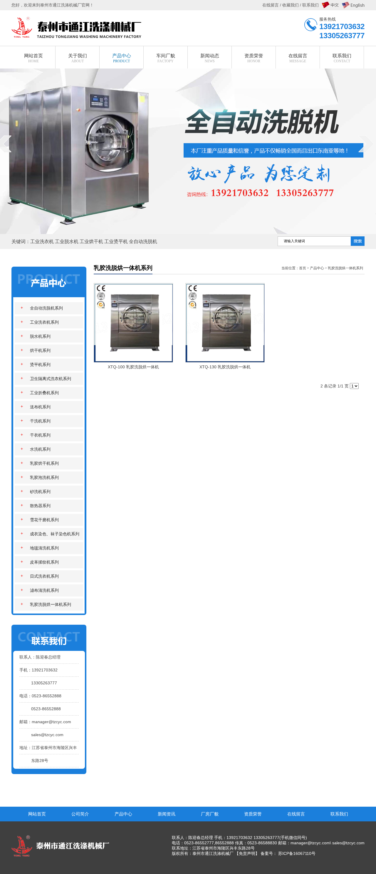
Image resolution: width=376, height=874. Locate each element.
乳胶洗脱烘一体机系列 (345, 268)
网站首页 (37, 813)
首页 (302, 268)
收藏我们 (290, 5)
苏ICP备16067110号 (296, 853)
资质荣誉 (253, 813)
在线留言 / (272, 5)
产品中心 (317, 268)
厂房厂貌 (210, 813)
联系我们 (339, 813)
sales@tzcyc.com (47, 734)
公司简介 (80, 813)
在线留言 (296, 813)
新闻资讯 (166, 813)
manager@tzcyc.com (51, 721)
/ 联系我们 (309, 5)
